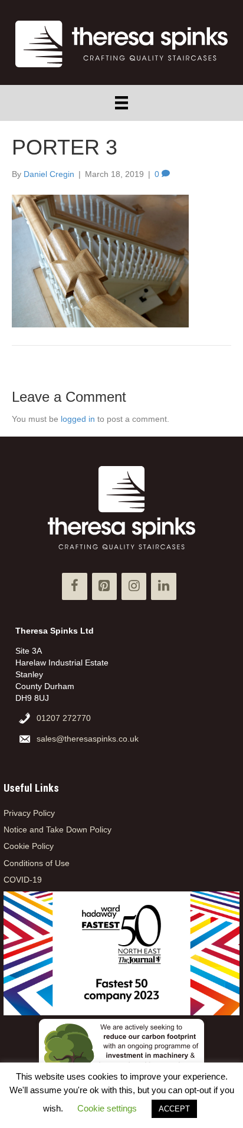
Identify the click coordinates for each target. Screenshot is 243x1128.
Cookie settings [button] (107, 1108)
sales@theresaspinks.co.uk (88, 738)
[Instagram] (133, 586)
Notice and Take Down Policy (57, 829)
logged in (78, 419)
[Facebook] (74, 586)
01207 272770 (64, 718)
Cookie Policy (29, 846)
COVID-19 (23, 879)
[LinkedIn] (163, 586)
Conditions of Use (37, 863)
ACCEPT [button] (174, 1108)
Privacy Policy (29, 813)
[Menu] (121, 102)
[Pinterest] (104, 586)
